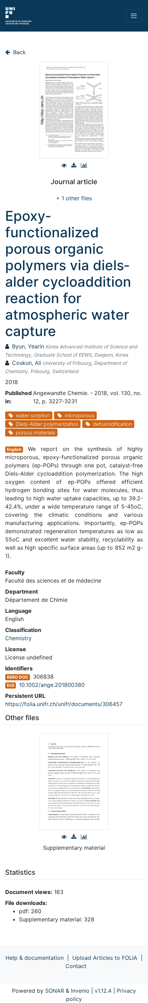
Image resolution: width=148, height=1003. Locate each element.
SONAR (54, 990)
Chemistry (18, 638)
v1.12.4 (103, 990)
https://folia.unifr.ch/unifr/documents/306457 (64, 704)
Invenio (80, 990)
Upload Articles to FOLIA (104, 957)
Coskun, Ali (26, 362)
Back (18, 52)
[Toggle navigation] (133, 15)
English (14, 449)
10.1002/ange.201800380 (52, 684)
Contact (75, 966)
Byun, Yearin (28, 346)
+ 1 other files (74, 198)
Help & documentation (35, 957)
